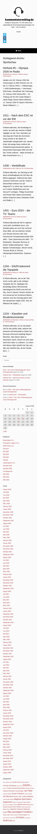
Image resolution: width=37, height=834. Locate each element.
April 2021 (6, 671)
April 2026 (6, 501)
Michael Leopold (7, 807)
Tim (22, 168)
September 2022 (8, 622)
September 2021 (8, 656)
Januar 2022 (7, 645)
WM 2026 (6, 480)
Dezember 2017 (8, 755)
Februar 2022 (7, 642)
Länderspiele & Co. (9, 463)
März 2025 (6, 537)
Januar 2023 (7, 611)
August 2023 (7, 591)
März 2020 (6, 707)
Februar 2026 (7, 506)
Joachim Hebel (7, 793)
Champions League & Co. (11, 443)
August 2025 (7, 523)
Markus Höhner (13, 804)
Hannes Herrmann (9, 791)
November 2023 (8, 583)
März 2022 (6, 639)
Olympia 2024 (7, 465)
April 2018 (6, 744)
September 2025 (8, 520)
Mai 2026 (6, 498)
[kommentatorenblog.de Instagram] (4, 38)
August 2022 (7, 625)
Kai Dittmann (8, 796)
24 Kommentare (28, 168)
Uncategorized (7, 471)
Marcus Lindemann (18, 802)
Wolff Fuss (7, 820)
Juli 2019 (6, 730)
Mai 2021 (6, 668)
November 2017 (8, 758)
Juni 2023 (6, 597)
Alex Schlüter (6, 782)
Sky (9, 812)
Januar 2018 (7, 753)
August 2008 (7, 772)
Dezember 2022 (8, 614)
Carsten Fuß (16, 782)
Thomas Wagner (22, 815)
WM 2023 (6, 477)
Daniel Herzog (20, 785)
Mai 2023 (6, 600)
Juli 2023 (6, 594)
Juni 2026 (6, 495)
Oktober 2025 (7, 518)
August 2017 (7, 761)
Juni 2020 (6, 699)
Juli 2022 (6, 628)
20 (18, 422)
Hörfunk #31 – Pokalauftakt (11, 375)
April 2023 (6, 603)
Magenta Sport (20, 799)
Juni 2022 (6, 631)
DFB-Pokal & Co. (8, 446)
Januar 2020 (7, 713)
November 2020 (8, 685)
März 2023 (6, 605)
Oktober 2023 (7, 586)
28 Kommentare (7, 274)
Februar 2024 (7, 574)
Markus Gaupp (6, 804)
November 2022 (8, 617)
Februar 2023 (7, 608)
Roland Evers (6, 809)
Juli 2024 (6, 560)
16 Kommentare (9, 321)
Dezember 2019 (8, 716)
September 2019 (8, 724)
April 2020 (6, 704)
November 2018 (8, 733)
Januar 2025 (7, 543)
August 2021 (7, 659)
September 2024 (8, 554)
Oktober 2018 (7, 736)
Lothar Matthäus (27, 796)
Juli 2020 (6, 696)
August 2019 (7, 727)
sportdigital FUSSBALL (22, 812)
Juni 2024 (6, 563)
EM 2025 (6, 457)
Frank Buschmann (29, 788)
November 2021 (8, 651)
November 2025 (8, 515)
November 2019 (8, 719)
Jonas (25, 74)
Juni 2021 (6, 665)
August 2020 (7, 693)
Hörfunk (5, 460)
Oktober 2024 (7, 552)
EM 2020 (6, 451)
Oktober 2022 (7, 620)
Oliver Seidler (17, 807)
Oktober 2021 (7, 654)
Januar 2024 (7, 577)
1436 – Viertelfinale (14, 165)
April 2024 (6, 569)
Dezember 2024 (8, 546)
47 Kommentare (7, 123)
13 (18, 419)
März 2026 (6, 503)
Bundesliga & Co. (8, 440)
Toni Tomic (12, 817)
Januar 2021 (7, 679)
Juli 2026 (6, 492)
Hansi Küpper (19, 791)
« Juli (4, 431)
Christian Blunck (24, 782)
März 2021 (6, 673)
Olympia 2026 (7, 468)
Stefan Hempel (14, 815)
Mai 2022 (6, 634)
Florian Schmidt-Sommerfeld (15, 788)
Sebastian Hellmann (16, 809)
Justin (26, 272)
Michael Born (30, 804)
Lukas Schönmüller (8, 799)
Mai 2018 (6, 741)
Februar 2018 (7, 750)
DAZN (26, 785)
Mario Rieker (26, 802)
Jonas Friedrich (18, 794)
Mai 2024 (6, 566)
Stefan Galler (6, 815)
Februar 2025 (7, 540)
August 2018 (7, 738)
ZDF (14, 820)
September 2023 (8, 588)
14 (23, 419)
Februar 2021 (7, 676)
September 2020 (8, 690)
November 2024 (8, 549)
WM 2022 (6, 474)
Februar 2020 (7, 710)
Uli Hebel (20, 817)
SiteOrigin (21, 830)
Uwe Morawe (27, 817)
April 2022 (6, 637)
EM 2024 (6, 454)
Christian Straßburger (9, 785)
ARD (11, 782)
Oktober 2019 (7, 721)
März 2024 (6, 571)
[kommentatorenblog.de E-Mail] (4, 41)
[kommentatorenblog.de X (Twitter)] (4, 34)
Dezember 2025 (8, 512)
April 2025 (6, 535)
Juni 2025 (6, 529)
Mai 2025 (6, 532)
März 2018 (6, 747)
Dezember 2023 (8, 580)
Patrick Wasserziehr (26, 807)
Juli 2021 (6, 662)
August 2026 (7, 489)
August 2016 (7, 764)
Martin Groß (22, 804)
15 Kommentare (7, 218)
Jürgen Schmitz (28, 793)
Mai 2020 (6, 702)
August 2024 (7, 557)
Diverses (6, 448)
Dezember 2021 (8, 648)
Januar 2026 (7, 509)
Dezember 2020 (8, 682)
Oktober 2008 (7, 767)
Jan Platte (28, 791)
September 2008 (8, 770)
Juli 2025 (6, 526)
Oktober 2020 (7, 687)
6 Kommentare (7, 76)
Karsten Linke (17, 796)
